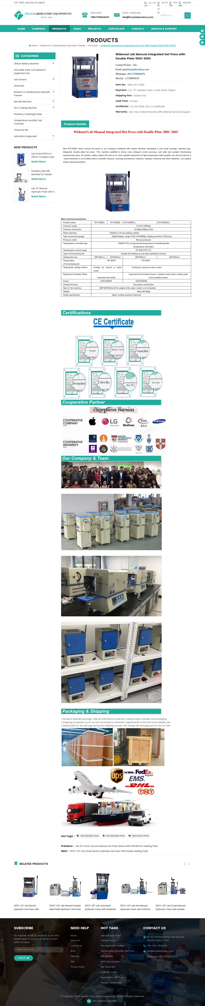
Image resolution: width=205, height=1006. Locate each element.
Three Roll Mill (21, 130)
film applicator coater (112, 946)
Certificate (116, 29)
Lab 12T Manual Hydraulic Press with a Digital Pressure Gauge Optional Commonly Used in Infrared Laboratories (43, 190)
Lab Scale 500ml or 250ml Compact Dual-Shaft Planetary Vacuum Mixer (43, 155)
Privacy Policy (78, 967)
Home (21, 29)
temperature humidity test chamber (118, 951)
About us (75, 940)
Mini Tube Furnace (110, 961)
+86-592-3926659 (157, 946)
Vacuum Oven (108, 940)
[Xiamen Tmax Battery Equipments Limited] (42, 15)
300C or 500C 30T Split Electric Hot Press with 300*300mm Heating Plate (169, 907)
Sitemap (75, 956)
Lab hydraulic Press (89, 835)
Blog (73, 951)
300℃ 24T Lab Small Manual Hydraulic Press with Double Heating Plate (100, 907)
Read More (38, 161)
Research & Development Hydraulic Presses (62, 45)
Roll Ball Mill (107, 956)
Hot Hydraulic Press (115, 835)
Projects (94, 29)
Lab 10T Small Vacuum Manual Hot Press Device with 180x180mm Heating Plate (116, 846)
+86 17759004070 (167, 956)
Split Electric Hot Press (112, 977)
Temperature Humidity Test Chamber (28, 122)
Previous (184, 863)
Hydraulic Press (109, 972)
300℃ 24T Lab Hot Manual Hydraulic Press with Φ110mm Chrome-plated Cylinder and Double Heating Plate (64, 907)
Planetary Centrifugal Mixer (28, 114)
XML (72, 961)
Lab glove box (108, 967)
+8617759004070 (99, 17)
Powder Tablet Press (111, 983)
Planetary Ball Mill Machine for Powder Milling (41, 173)
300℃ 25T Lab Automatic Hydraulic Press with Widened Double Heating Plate (29, 907)
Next (189, 863)
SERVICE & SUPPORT (164, 29)
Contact (138, 29)
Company (38, 29)
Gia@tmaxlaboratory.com (137, 17)
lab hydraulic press (111, 935)
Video (77, 29)
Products (59, 29)
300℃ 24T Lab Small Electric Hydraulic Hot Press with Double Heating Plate (109, 851)
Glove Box (19, 86)
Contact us (76, 946)
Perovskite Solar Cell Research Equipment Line (29, 71)
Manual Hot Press (140, 835)
